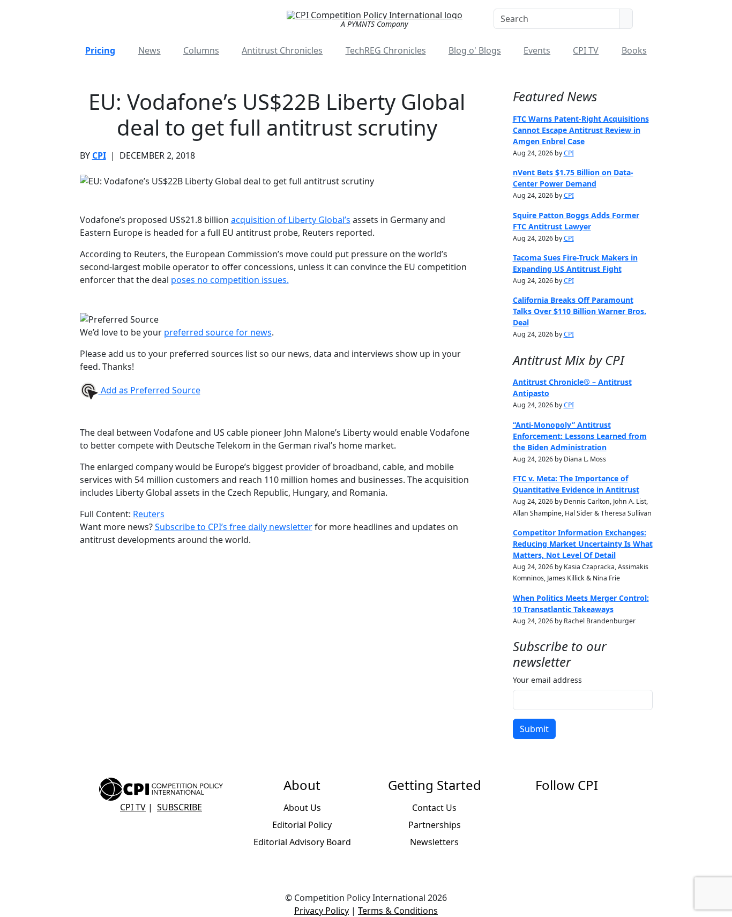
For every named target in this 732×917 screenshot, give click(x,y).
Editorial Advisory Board (302, 842)
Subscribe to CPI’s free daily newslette (232, 527)
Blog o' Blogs (475, 50)
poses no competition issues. (230, 280)
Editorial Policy (302, 825)
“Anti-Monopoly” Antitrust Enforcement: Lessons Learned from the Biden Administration (580, 436)
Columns (201, 50)
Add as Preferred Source (149, 390)
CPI (99, 155)
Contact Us (434, 808)
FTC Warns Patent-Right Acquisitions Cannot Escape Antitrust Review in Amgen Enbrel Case (581, 130)
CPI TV (586, 50)
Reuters (149, 514)
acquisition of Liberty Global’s (290, 220)
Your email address (547, 680)
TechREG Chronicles (386, 50)
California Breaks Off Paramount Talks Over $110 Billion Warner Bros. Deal (579, 311)
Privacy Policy (321, 910)
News (149, 50)
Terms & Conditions (398, 910)
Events (537, 50)
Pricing (100, 50)
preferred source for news (218, 332)
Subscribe (179, 807)
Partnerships (434, 825)
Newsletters (434, 842)
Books (634, 50)
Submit (534, 729)
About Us (302, 808)
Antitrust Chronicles (282, 50)
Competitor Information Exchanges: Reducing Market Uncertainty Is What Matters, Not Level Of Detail (583, 543)
